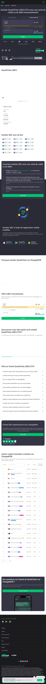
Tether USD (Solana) (16, 506)
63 (10, 561)
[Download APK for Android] (32, 243)
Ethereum (13, 478)
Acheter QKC (23, 195)
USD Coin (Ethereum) (16, 542)
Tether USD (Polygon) (17, 515)
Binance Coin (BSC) (16, 524)
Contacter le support (23, 590)
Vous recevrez (7, 30)
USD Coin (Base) (15, 551)
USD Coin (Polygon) (17, 556)
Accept (39, 680)
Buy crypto (7, 5)
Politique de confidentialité (9, 681)
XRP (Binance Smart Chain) (17, 538)
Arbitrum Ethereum (17, 487)
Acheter (23, 36)
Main (2, 5)
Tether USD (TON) (15, 510)
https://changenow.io (24, 170)
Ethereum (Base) (15, 483)
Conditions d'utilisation (26, 680)
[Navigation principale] (43, 2)
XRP (12, 533)
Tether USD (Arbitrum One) (16, 520)
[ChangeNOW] (2, 2)
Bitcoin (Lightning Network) (16, 474)
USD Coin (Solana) (16, 547)
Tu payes (6, 21)
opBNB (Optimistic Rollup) (16, 529)
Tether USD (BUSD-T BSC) (17, 501)
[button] (38, 22)
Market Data (23, 101)
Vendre (36, 309)
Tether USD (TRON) (15, 492)
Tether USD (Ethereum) (16, 496)
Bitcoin (12, 469)
